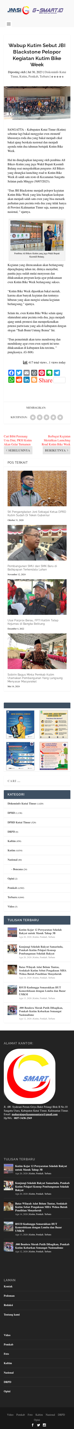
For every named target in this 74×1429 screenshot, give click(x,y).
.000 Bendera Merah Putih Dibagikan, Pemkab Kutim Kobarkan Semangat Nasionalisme (41, 1011)
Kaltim (12, 841)
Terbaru (44, 76)
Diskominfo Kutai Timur (22, 803)
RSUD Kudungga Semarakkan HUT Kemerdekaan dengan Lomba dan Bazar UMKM (42, 990)
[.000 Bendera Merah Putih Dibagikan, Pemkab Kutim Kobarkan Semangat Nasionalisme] (12, 1010)
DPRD (11, 813)
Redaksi (8, 1305)
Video (11, 906)
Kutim (23, 76)
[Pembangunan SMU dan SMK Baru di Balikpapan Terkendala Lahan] (37, 543)
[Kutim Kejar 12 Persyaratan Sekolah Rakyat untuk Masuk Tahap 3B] (12, 932)
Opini (11, 878)
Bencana (18, 869)
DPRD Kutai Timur (19, 822)
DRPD (11, 832)
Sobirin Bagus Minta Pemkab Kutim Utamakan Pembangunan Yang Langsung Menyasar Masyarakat (35, 678)
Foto (6, 1354)
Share (46, 380)
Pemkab (33, 76)
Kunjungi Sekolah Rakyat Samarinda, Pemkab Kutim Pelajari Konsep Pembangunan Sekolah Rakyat (41, 950)
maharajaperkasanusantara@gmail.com (35, 1114)
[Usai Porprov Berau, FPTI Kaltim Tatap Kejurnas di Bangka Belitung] (37, 597)
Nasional (12, 860)
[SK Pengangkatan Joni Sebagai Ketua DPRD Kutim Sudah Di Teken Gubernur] (37, 488)
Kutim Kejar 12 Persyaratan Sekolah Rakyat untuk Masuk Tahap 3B (40, 931)
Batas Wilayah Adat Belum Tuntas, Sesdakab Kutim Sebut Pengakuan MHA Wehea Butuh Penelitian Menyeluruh (42, 970)
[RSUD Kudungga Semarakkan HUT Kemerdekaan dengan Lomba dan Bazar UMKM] (12, 990)
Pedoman (9, 1296)
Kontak (8, 1286)
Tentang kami (12, 1314)
